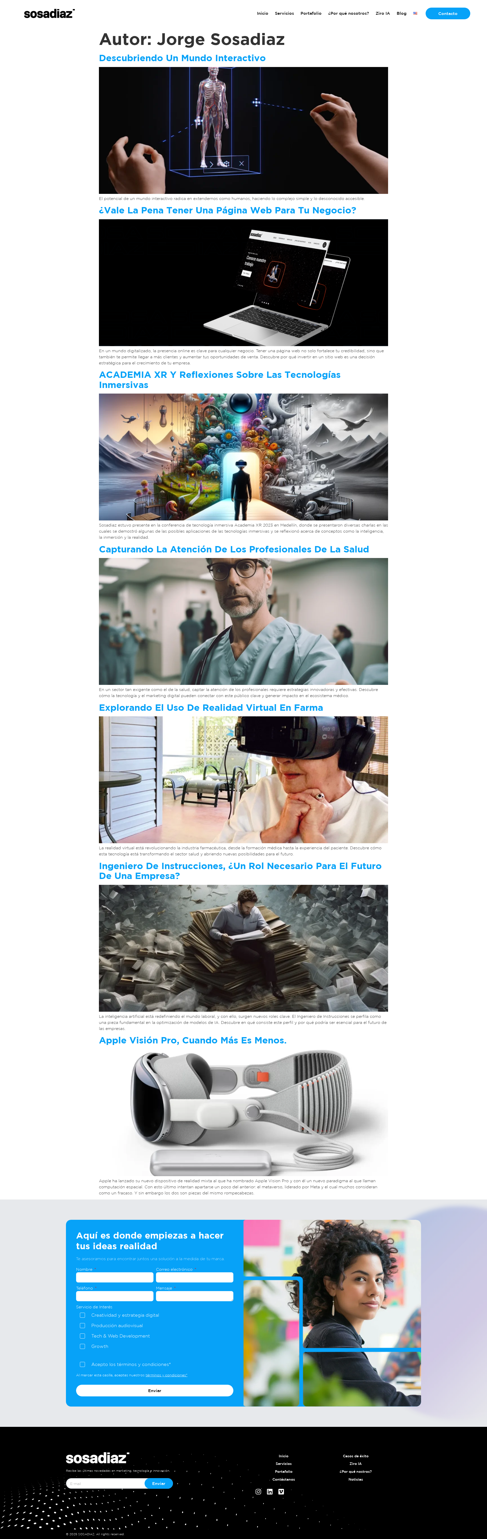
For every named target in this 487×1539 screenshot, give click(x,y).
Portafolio (311, 13)
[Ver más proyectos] (49, 13)
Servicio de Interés (94, 1307)
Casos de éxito (356, 1456)
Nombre (85, 1269)
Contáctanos (283, 1479)
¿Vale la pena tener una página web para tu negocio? (227, 210)
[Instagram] (258, 1492)
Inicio (262, 13)
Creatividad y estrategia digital (125, 1314)
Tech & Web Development (120, 1335)
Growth (99, 1346)
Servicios (284, 13)
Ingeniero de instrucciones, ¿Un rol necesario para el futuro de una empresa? (240, 870)
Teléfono (85, 1288)
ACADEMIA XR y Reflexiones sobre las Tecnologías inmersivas (220, 379)
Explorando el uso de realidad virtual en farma (211, 707)
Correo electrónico (175, 1269)
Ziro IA (383, 13)
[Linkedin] (270, 1492)
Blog (402, 13)
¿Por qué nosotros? (348, 13)
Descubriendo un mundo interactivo (182, 58)
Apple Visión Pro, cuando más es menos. (193, 1040)
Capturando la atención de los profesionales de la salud (234, 549)
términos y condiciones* (166, 1375)
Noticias (356, 1479)
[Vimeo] (281, 1492)
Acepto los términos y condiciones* (131, 1364)
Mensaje (164, 1288)
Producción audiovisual (117, 1325)
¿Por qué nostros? (356, 1471)
